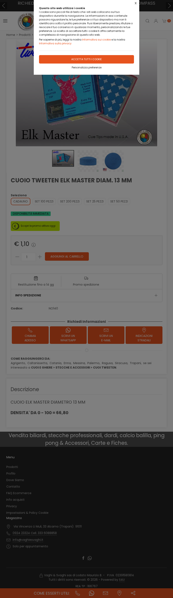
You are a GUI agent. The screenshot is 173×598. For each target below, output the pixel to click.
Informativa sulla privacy (55, 43)
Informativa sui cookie (96, 39)
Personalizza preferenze (86, 67)
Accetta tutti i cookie (86, 59)
